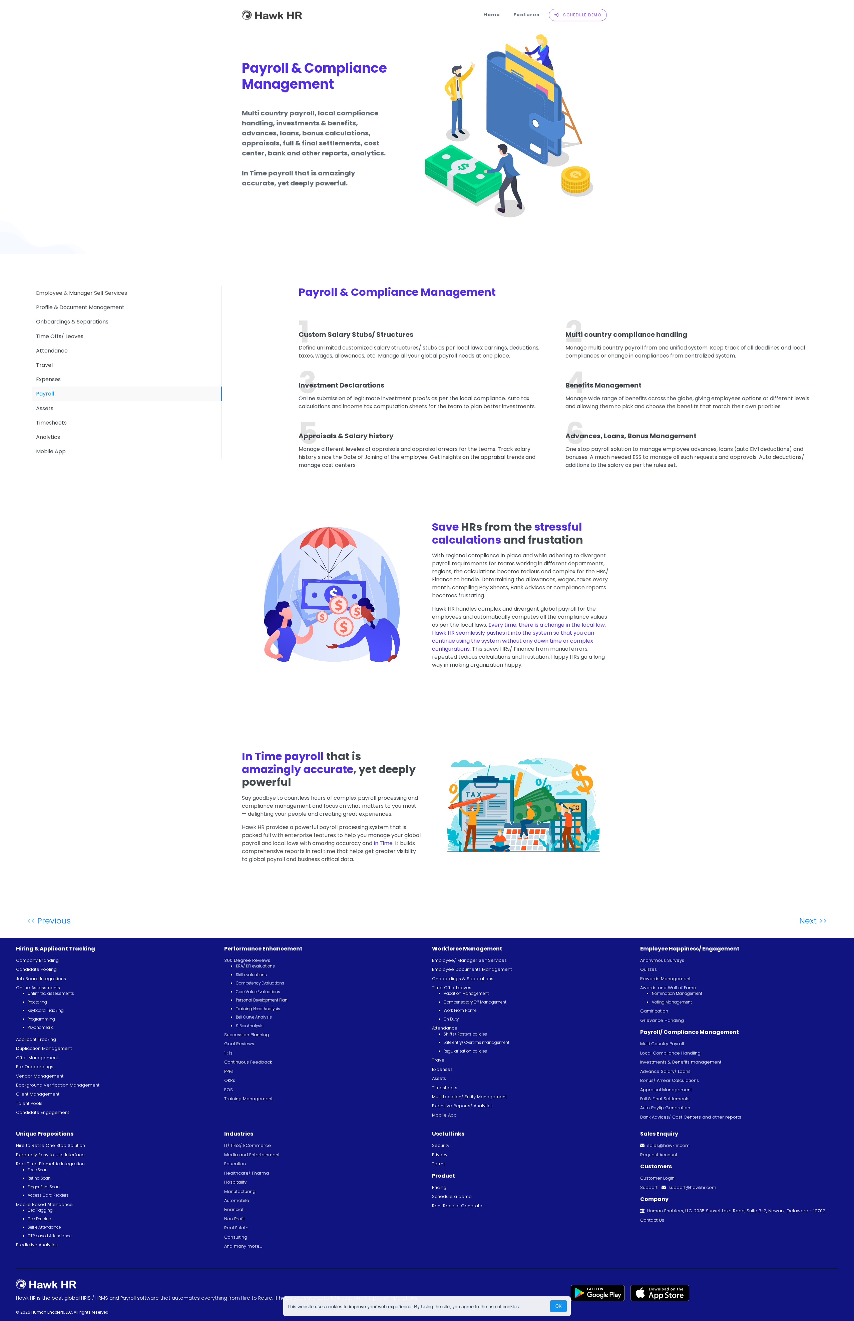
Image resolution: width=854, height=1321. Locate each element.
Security (440, 1145)
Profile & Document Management (80, 307)
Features (526, 14)
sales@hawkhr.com (667, 1145)
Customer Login (657, 1178)
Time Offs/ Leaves (59, 336)
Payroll (45, 394)
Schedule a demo (452, 1196)
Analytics (48, 437)
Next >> (813, 920)
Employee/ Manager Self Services (469, 960)
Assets (44, 408)
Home (491, 14)
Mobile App (51, 451)
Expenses (48, 379)
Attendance (52, 351)
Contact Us (652, 1220)
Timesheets (51, 423)
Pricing (439, 1187)
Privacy (439, 1155)
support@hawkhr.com (691, 1187)
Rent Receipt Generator (458, 1206)
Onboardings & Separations (72, 321)
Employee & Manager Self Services (81, 293)
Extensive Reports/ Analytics (462, 1106)
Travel (44, 365)
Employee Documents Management (472, 969)
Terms (439, 1164)
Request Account (658, 1155)
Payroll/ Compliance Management (689, 1032)
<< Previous (49, 920)
